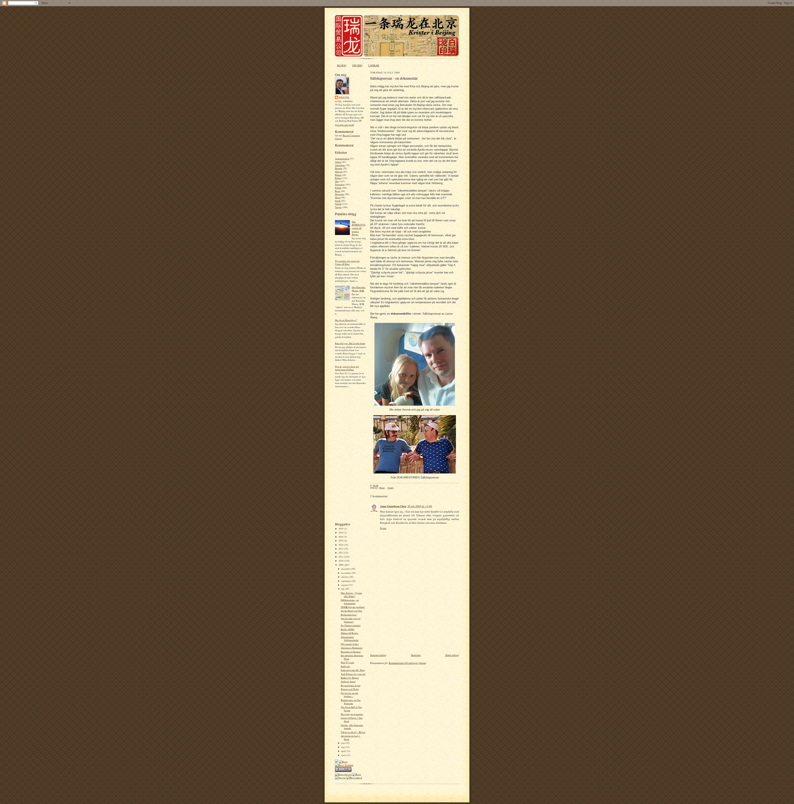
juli (343, 588)
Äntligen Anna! (348, 681)
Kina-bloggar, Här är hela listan (350, 343)
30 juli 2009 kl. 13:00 (419, 506)
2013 (341, 548)
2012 (341, 552)
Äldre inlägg (452, 655)
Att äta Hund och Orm (351, 610)
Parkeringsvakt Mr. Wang (353, 670)
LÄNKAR (373, 65)
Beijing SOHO (347, 629)
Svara (383, 528)
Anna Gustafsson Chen (393, 506)
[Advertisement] (347, 456)
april (343, 750)
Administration (342, 158)
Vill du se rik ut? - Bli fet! (353, 732)
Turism (338, 207)
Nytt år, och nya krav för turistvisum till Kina (347, 368)
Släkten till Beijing (349, 633)
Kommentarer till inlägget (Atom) (407, 663)
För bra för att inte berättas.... (349, 694)
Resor (337, 191)
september (346, 580)
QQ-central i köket (350, 644)
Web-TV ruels (347, 662)
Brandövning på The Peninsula (351, 702)
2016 (341, 536)
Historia (338, 171)
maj (343, 747)
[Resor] (343, 761)
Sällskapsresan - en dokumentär (350, 601)
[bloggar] (340, 777)
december (346, 568)
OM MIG (357, 65)
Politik (338, 187)
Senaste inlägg (378, 655)
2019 (341, 528)
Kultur (338, 178)
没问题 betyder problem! (353, 607)
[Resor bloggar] (343, 774)
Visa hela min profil (344, 124)
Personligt (339, 184)
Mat (337, 181)
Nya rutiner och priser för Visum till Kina (347, 262)
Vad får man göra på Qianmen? (350, 620)
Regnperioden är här (350, 685)
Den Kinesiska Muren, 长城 (358, 289)
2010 (341, 560)
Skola (337, 197)
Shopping (339, 194)
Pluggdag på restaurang (352, 714)
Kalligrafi (345, 666)
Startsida (416, 655)
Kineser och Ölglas (350, 689)
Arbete (338, 161)
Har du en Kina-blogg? (346, 320)
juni (343, 742)
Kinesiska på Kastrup (351, 651)
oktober (345, 576)
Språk (338, 200)
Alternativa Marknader (351, 647)
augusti (345, 584)
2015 (341, 540)
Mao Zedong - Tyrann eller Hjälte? (351, 594)
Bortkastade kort (348, 614)
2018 (341, 532)
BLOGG (341, 65)
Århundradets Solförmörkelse (350, 638)
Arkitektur (340, 165)
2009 (341, 564)
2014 (341, 544)
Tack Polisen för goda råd (353, 674)
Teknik (338, 203)
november (346, 572)
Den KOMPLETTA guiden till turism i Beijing (358, 228)
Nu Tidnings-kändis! (351, 625)
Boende (338, 168)
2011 (341, 556)
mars (343, 755)
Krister (344, 97)
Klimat (338, 174)
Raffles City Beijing (350, 677)
